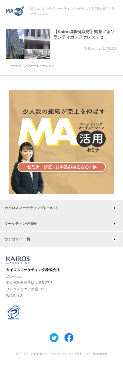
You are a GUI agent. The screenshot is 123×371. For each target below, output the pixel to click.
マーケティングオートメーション (31, 65)
